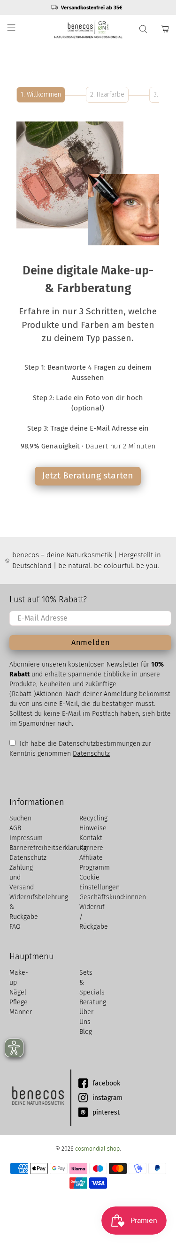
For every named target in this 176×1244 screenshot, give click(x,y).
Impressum (26, 838)
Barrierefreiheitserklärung (48, 848)
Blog (85, 1032)
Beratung (92, 1002)
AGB (15, 828)
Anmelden (90, 642)
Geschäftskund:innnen (112, 897)
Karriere (91, 848)
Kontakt (90, 838)
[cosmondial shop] (88, 29)
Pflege (18, 1002)
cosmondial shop (97, 1148)
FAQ (15, 927)
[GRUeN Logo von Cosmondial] (37, 1098)
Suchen (20, 818)
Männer (20, 1012)
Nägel (17, 992)
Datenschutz (91, 754)
